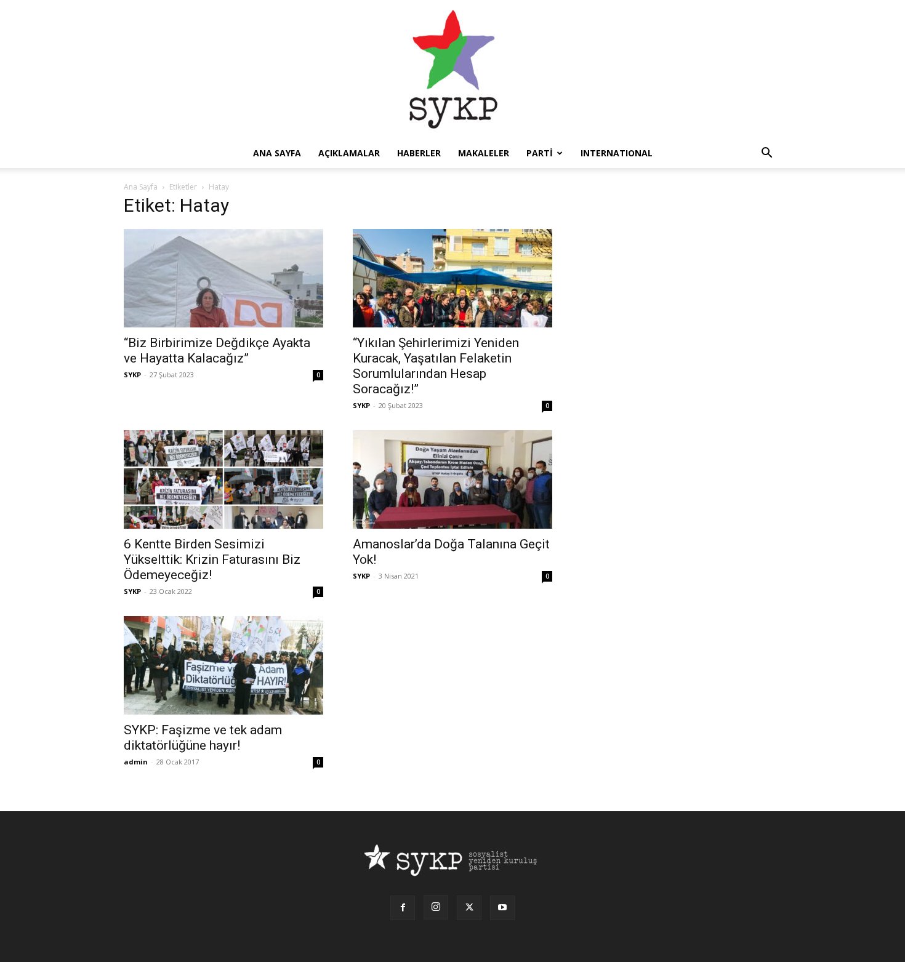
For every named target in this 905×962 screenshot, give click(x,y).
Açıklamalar (349, 153)
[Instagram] (436, 907)
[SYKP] (452, 69)
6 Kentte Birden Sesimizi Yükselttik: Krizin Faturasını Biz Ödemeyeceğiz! (212, 559)
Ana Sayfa (141, 187)
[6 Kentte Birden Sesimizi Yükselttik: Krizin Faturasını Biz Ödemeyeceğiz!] (223, 479)
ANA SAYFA (277, 153)
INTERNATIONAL (617, 153)
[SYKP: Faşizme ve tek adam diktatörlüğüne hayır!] (223, 665)
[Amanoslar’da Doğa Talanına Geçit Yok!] (452, 479)
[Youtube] (502, 908)
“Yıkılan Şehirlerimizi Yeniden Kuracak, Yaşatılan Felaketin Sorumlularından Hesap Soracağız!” (436, 365)
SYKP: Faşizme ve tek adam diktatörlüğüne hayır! (203, 738)
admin (136, 761)
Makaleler (483, 153)
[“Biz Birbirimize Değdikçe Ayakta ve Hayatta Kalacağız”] (223, 278)
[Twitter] (469, 908)
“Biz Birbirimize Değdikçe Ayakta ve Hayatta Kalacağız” (217, 350)
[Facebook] (402, 908)
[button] (766, 154)
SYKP (132, 374)
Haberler (419, 153)
